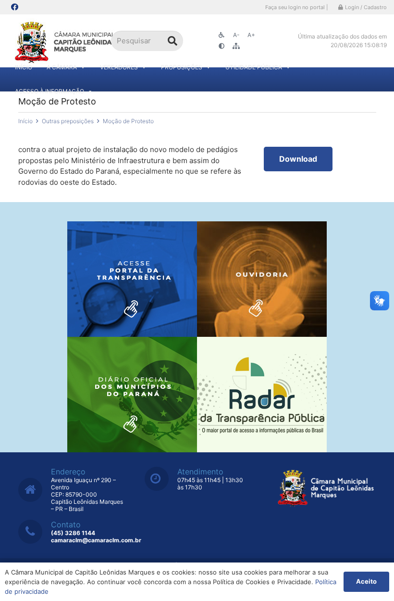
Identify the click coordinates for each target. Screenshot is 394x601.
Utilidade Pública (253, 67)
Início (23, 67)
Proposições (181, 67)
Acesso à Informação (49, 91)
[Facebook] (14, 7)
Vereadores (119, 67)
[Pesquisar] (172, 41)
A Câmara (62, 67)
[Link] (66, 41)
